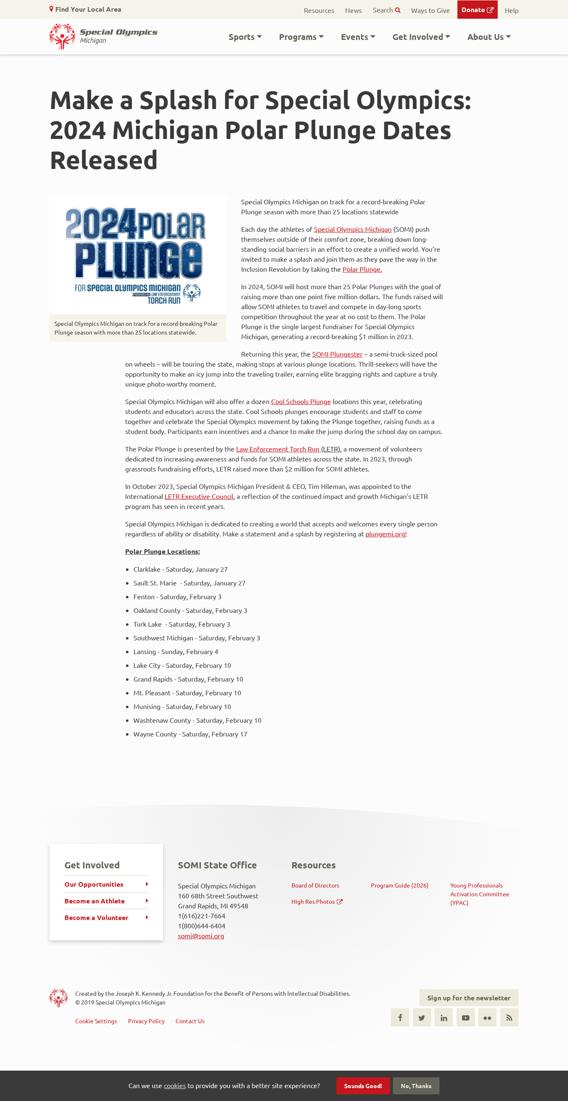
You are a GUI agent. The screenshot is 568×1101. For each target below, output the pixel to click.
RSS (509, 1017)
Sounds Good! (363, 1085)
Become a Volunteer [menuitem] (96, 917)
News (353, 10)
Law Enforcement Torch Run (277, 448)
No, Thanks (416, 1085)
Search (383, 9)
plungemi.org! (386, 533)
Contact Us (190, 1020)
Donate (473, 9)
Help (512, 10)
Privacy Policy (146, 1020)
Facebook (400, 1017)
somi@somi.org (201, 935)
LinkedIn (444, 1017)
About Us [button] (485, 36)
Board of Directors (315, 885)
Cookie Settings (96, 1020)
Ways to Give (430, 10)
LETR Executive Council (199, 496)
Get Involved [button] (418, 36)
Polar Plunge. (362, 269)
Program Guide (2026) (400, 885)
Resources (319, 10)
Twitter (422, 1017)
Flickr (487, 1017)
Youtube (466, 1017)
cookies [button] (175, 1085)
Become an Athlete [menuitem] (94, 900)
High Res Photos (313, 901)
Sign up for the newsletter (469, 997)
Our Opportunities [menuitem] (93, 884)
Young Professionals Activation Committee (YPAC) (479, 893)
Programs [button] (298, 36)
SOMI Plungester (337, 354)
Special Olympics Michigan (353, 229)
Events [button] (354, 36)
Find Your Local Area (88, 9)
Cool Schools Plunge (301, 401)
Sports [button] (242, 36)
